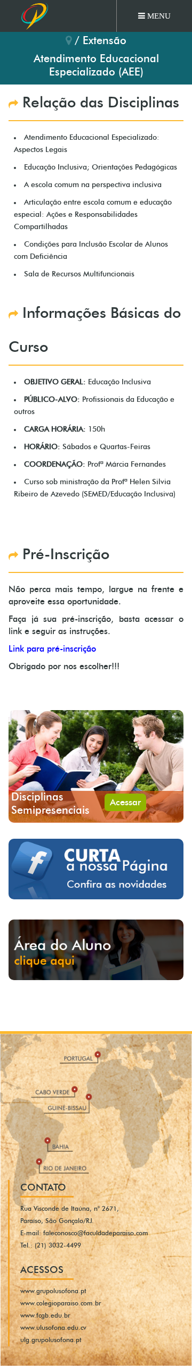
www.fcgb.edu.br (45, 1315)
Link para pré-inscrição (52, 649)
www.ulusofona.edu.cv (53, 1328)
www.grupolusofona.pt (53, 1291)
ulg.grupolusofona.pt (51, 1340)
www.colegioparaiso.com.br (60, 1303)
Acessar (125, 802)
